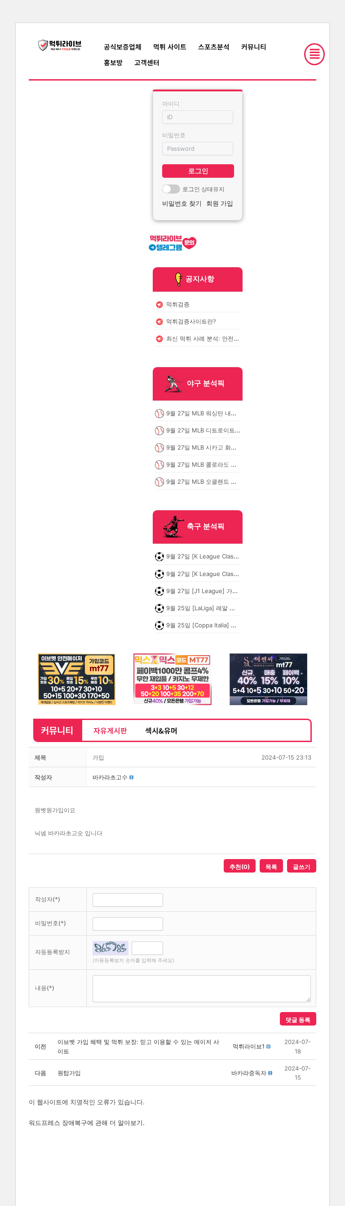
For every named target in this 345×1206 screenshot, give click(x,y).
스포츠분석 (214, 46)
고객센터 (146, 62)
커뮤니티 (253, 46)
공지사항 (200, 278)
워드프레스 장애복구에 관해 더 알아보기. (87, 1122)
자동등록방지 (52, 951)
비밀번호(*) (50, 923)
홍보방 (113, 62)
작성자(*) (47, 899)
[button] (110, 777)
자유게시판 (110, 730)
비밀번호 (174, 135)
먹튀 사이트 (169, 46)
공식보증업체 (123, 46)
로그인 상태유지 (203, 189)
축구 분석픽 (206, 526)
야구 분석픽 (206, 382)
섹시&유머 (161, 730)
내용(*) (44, 987)
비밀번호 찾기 (182, 203)
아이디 (171, 103)
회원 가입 (219, 203)
